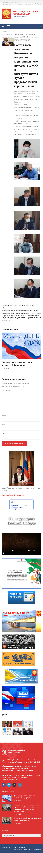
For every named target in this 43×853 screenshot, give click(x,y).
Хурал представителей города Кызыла (27, 849)
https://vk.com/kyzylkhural (38, 4)
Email (4, 425)
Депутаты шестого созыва (12, 4)
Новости (26, 40)
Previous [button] (3, 355)
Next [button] (40, 355)
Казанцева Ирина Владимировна (13, 495)
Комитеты (27, 4)
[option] (21, 351)
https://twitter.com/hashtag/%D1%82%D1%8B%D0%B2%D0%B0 (35, 4)
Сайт (3, 434)
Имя (4, 416)
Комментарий (7, 390)
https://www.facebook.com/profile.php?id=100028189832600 (32, 4)
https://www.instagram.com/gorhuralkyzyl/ (40, 4)
